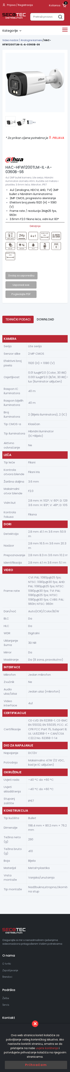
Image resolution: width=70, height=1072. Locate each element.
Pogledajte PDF (21, 294)
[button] (10, 121)
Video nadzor (10, 40)
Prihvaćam (36, 1065)
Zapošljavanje (10, 970)
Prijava (11, 5)
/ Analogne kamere (30, 40)
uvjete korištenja (47, 1048)
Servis (5, 1004)
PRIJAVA (58, 138)
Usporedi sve (21, 285)
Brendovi (7, 976)
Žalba (5, 998)
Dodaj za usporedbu (21, 275)
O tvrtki (6, 963)
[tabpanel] (35, 82)
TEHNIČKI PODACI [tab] (18, 319)
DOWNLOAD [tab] (45, 319)
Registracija (25, 5)
